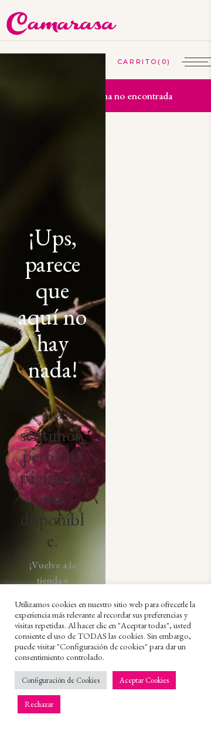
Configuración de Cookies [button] (61, 680)
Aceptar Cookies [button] (144, 680)
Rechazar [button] (39, 704)
